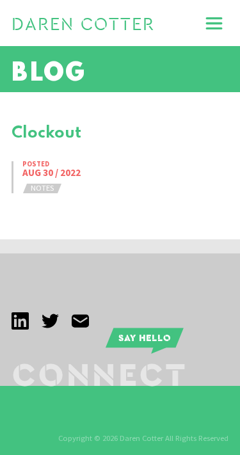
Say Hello (145, 337)
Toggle (214, 23)
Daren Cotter (83, 24)
